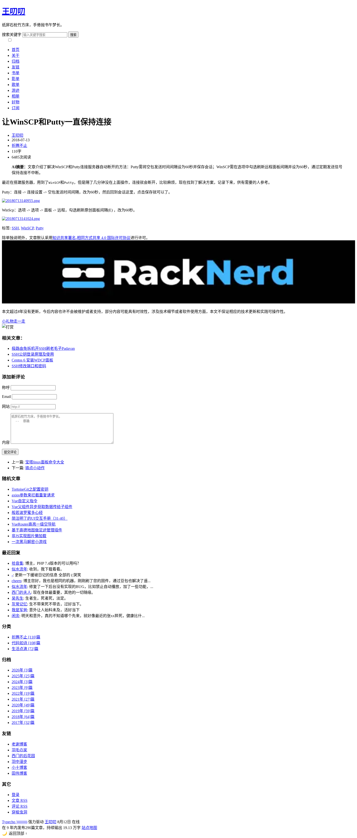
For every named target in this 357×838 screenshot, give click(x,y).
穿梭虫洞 (19, 812)
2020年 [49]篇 (23, 705)
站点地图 (89, 828)
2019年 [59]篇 (23, 711)
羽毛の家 (19, 750)
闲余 (15, 616)
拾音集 (17, 563)
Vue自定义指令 (24, 501)
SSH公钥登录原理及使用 (33, 354)
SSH (15, 228)
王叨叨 (13, 11)
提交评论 (10, 452)
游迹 (15, 90)
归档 (15, 61)
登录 (15, 795)
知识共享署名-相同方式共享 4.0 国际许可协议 (91, 238)
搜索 (73, 35)
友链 (15, 67)
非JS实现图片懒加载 (29, 536)
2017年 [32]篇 (23, 723)
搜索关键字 (11, 35)
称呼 (6, 387)
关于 (15, 55)
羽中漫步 (19, 762)
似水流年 (19, 569)
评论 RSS (19, 806)
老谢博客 (19, 744)
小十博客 (19, 767)
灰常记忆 (19, 604)
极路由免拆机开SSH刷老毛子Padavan (43, 348)
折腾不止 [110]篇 (26, 637)
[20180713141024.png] (21, 219)
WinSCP (27, 228)
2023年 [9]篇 (22, 688)
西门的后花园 (23, 756)
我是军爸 (19, 610)
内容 (6, 442)
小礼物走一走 (13, 321)
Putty (40, 228)
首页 (15, 50)
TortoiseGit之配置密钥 (30, 489)
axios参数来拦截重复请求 (33, 495)
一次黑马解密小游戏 (29, 542)
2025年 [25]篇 (23, 676)
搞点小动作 (35, 468)
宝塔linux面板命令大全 (44, 462)
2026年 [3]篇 (22, 670)
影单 (15, 79)
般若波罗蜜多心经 (27, 513)
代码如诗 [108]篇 (26, 643)
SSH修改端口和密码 (29, 366)
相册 (15, 96)
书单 (15, 73)
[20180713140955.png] (21, 201)
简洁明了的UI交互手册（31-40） (40, 518)
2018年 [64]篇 (23, 717)
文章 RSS (19, 800)
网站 (6, 406)
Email (6, 396)
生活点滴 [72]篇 (25, 649)
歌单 (15, 85)
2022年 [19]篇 (23, 693)
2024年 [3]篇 (22, 682)
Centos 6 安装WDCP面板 (32, 360)
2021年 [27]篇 (23, 699)
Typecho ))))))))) (14, 822)
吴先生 (17, 598)
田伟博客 (19, 773)
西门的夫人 (21, 592)
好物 (15, 102)
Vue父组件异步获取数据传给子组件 (42, 507)
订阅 (15, 108)
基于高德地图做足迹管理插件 (37, 530)
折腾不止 (19, 145)
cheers (16, 581)
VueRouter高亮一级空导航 (34, 524)
